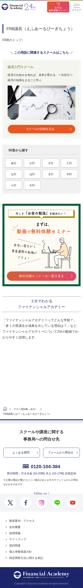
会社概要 (15, 527)
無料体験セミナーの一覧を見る (41, 276)
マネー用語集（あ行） (25, 409)
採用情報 (15, 533)
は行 (32, 174)
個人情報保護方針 (20, 551)
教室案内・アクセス (22, 520)
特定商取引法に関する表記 (26, 557)
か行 (32, 163)
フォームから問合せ (60, 452)
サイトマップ (17, 539)
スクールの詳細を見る (40, 128)
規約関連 (15, 545)
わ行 (32, 185)
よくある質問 (20, 452)
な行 (13, 174)
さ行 (50, 163)
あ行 (13, 163)
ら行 (13, 185)
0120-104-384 (45, 466)
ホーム (5, 409)
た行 (69, 163)
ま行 (50, 174)
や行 (69, 174)
